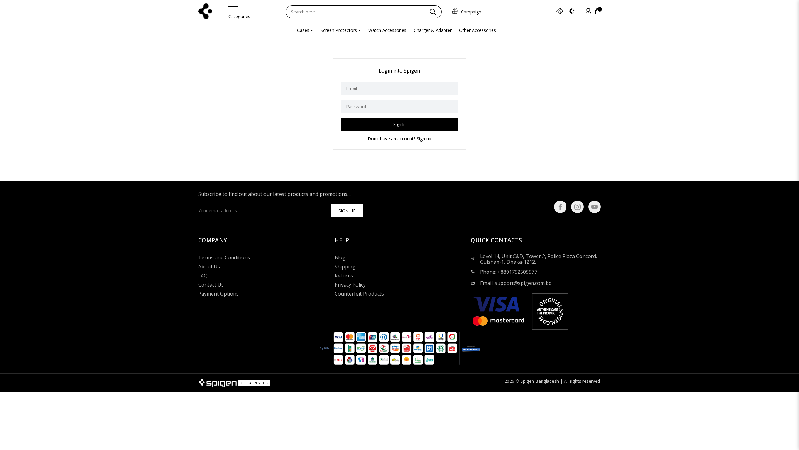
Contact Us (211, 285)
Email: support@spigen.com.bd (515, 283)
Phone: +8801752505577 (508, 272)
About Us (209, 267)
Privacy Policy (350, 285)
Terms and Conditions (224, 258)
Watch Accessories (387, 30)
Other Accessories (477, 30)
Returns (344, 276)
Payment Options (218, 294)
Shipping (345, 267)
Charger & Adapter (433, 30)
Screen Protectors (339, 30)
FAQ (203, 276)
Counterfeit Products (359, 294)
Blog (340, 258)
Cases (303, 30)
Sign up (424, 139)
